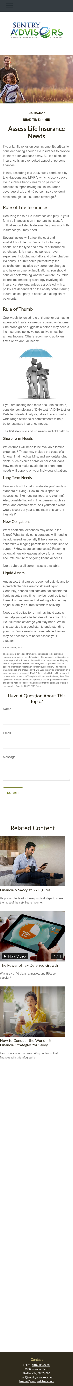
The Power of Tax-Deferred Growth (29, 966)
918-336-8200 (41, 1365)
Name (7, 709)
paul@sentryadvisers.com (37, 1377)
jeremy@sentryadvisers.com (36, 1381)
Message (9, 757)
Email (7, 733)
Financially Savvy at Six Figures (25, 890)
